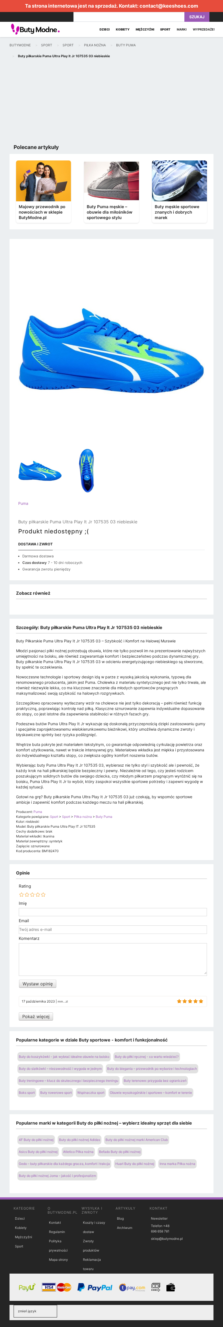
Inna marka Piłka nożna (177, 1164)
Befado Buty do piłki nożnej (120, 1152)
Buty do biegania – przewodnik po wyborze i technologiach (152, 1069)
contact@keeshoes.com (169, 6)
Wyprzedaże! (204, 29)
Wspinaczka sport (90, 1093)
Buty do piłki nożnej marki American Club (137, 1140)
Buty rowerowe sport (56, 1093)
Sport (19, 1246)
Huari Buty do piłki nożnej (134, 1164)
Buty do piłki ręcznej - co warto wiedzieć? (147, 1057)
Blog (120, 1218)
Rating (25, 886)
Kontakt (55, 1222)
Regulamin (57, 1232)
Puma (23, 503)
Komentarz (29, 938)
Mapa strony (58, 1260)
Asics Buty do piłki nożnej (38, 1152)
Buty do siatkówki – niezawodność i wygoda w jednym (60, 1069)
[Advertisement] (111, 102)
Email (24, 920)
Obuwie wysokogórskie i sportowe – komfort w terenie (151, 1093)
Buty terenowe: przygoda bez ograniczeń (155, 1081)
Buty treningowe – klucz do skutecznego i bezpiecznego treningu (68, 1081)
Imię (23, 903)
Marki (182, 29)
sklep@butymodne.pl (167, 1239)
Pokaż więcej (35, 1016)
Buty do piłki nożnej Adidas (79, 1140)
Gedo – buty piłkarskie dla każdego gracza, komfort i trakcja (64, 1164)
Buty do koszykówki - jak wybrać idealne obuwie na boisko (64, 1057)
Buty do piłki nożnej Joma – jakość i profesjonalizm (57, 1176)
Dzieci (20, 1218)
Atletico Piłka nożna (78, 1152)
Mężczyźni (23, 1237)
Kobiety (21, 1228)
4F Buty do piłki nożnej (36, 1140)
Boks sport (27, 1093)
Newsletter (159, 1218)
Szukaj (197, 16)
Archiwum (124, 1228)
